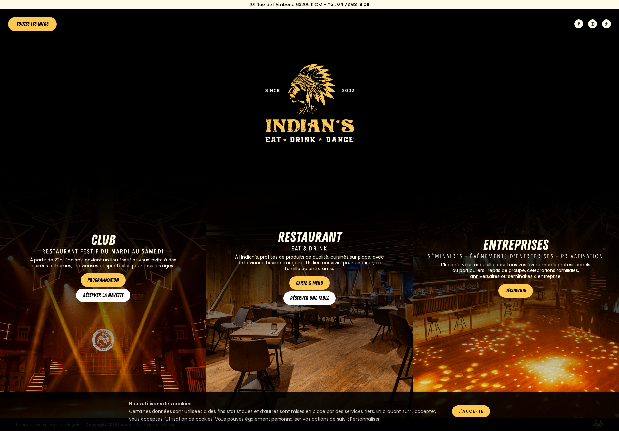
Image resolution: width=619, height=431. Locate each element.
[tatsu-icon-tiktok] (606, 24)
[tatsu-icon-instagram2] (592, 24)
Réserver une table (309, 298)
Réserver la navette (103, 295)
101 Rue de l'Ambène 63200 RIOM (286, 4)
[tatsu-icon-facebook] (578, 24)
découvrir (515, 291)
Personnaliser (365, 419)
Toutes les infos (32, 24)
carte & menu (309, 283)
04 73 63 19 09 (353, 4)
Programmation (103, 280)
